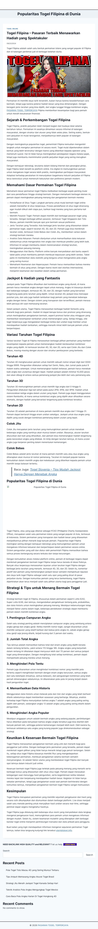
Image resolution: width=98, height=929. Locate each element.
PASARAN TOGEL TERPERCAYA (53, 925)
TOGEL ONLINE (12, 29)
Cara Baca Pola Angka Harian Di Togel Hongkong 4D (31, 896)
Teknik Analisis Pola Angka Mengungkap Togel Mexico (32, 890)
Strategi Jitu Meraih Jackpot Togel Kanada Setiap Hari (32, 883)
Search (6, 851)
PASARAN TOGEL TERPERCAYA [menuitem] (22, 110)
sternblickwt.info (64, 830)
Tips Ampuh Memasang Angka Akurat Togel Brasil (30, 877)
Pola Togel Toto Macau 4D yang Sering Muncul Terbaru (32, 870)
